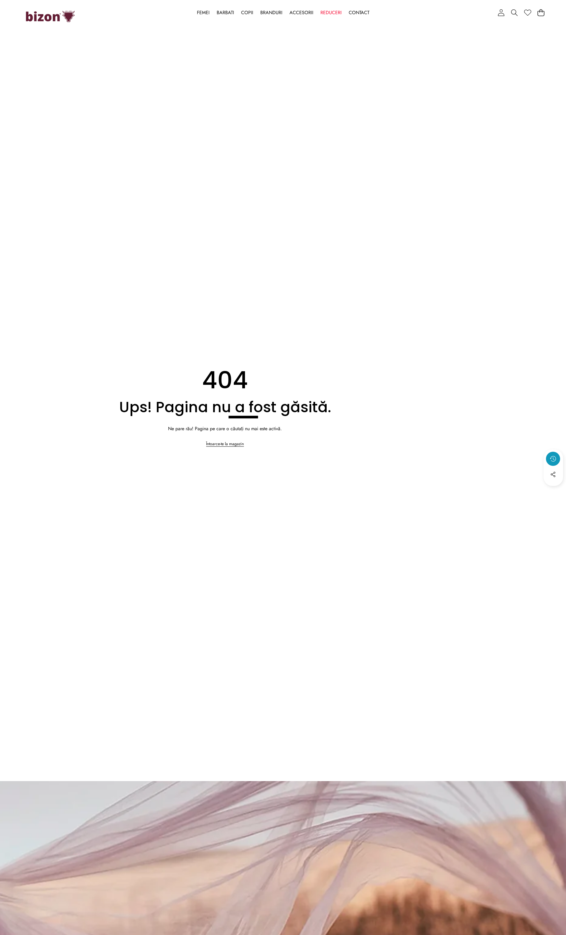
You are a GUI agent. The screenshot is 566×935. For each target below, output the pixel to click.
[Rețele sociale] (553, 474)
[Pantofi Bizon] (50, 16)
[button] (514, 12)
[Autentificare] (501, 12)
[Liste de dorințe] (527, 12)
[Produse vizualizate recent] (553, 459)
